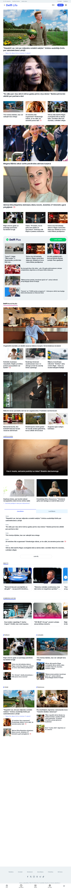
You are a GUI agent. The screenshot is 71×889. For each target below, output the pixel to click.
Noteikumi (30, 872)
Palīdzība (50, 872)
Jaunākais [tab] (20, 511)
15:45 (7, 524)
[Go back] (4, 5)
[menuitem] (53, 5)
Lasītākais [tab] (52, 511)
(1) (40, 120)
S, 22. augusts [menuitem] (7, 1)
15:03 (7, 539)
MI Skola (60, 872)
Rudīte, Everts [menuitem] (16, 1)
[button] (66, 5)
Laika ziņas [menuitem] (24, 1)
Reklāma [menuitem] (66, 1)
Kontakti (20, 872)
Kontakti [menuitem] (60, 1)
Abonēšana (40, 872)
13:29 (7, 545)
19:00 (7, 516)
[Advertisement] (35, 760)
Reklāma (11, 872)
